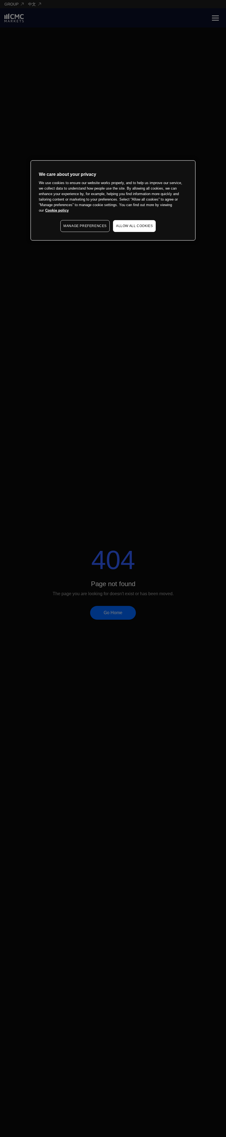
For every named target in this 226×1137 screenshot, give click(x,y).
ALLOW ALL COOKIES (134, 226)
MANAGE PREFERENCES (85, 226)
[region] (113, 200)
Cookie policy (57, 210)
